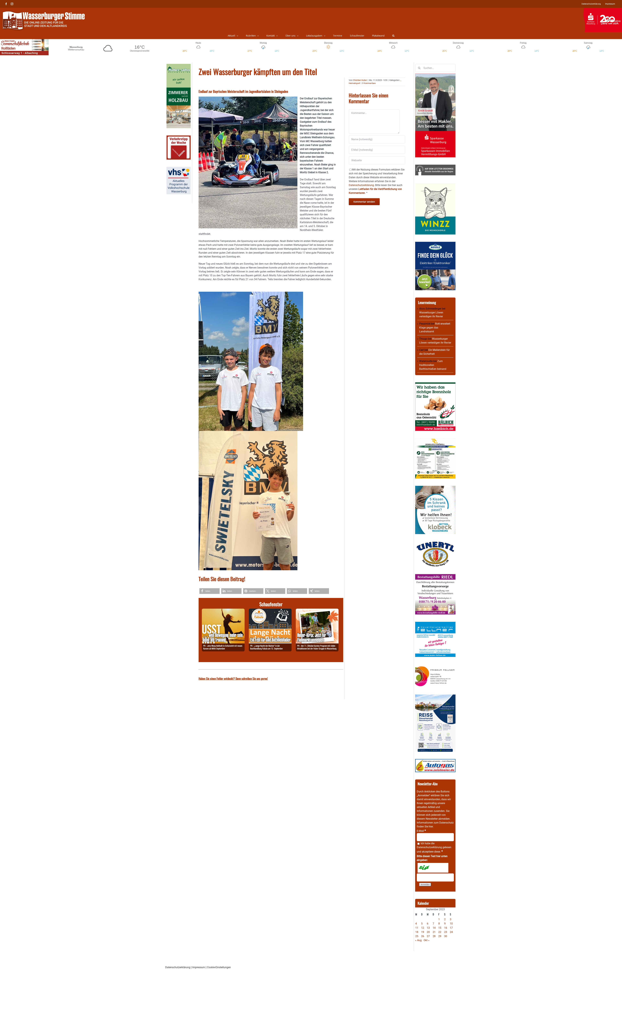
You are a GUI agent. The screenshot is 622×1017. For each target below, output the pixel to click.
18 (416, 932)
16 (445, 927)
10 (451, 923)
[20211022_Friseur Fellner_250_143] (435, 666)
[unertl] (435, 543)
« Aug (418, 940)
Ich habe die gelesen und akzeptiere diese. (434, 847)
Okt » (426, 940)
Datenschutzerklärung (429, 847)
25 (416, 936)
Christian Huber (360, 80)
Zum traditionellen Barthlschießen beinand (432, 365)
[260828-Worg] (223, 610)
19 (422, 932)
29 (439, 936)
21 (434, 932)
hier (431, 826)
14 (434, 927)
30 (445, 936)
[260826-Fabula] (270, 610)
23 (445, 932)
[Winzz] (435, 184)
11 (416, 927)
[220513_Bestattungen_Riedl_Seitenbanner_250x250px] (435, 576)
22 (439, 932)
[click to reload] (433, 867)
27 (428, 936)
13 (428, 927)
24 (451, 932)
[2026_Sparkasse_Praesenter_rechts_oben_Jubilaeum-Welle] (602, 10)
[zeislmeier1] (435, 760)
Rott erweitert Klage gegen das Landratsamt (434, 327)
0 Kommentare (369, 83)
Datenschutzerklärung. (361, 185)
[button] (393, 35)
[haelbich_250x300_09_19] (435, 384)
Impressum (198, 967)
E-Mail (421, 830)
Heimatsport (354, 83)
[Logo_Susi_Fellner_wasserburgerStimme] (435, 623)
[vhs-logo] (179, 168)
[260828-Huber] (317, 610)
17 (451, 927)
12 (422, 927)
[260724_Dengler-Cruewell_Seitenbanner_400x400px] (435, 440)
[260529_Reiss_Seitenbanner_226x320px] (435, 696)
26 (422, 936)
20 (428, 932)
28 (434, 936)
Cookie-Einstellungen (219, 967)
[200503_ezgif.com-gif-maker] (435, 487)
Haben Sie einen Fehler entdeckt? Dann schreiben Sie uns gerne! (233, 678)
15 (439, 927)
